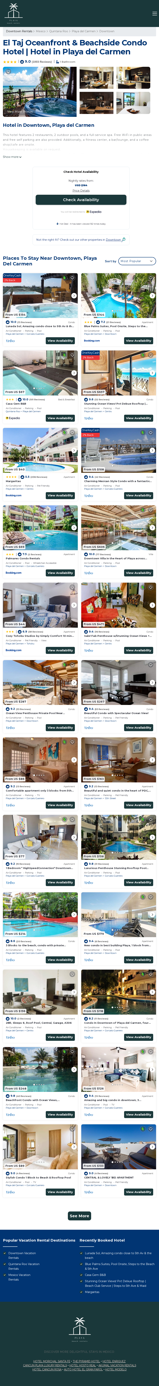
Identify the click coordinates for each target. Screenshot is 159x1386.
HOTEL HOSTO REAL (82, 1365)
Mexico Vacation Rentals (19, 1277)
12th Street (110, 798)
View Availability (60, 340)
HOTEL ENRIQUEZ (114, 1361)
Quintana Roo (58, 31)
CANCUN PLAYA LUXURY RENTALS (45, 1365)
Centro (108, 411)
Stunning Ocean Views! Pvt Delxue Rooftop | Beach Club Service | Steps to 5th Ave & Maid (115, 1283)
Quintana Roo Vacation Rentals (24, 1266)
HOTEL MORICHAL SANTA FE (51, 1361)
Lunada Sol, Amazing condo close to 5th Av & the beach (118, 1255)
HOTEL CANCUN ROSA (46, 1369)
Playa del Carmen (84, 31)
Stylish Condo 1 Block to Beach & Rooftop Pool (38, 1177)
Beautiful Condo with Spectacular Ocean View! (116, 713)
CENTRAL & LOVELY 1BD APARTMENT (109, 1177)
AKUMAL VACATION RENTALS (117, 1365)
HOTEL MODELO (116, 1369)
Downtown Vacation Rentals (22, 1255)
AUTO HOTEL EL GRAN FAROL (83, 1369)
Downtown (106, 31)
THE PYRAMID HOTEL (86, 1361)
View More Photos (20, 111)
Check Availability (81, 199)
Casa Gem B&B (16, 403)
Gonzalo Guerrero (35, 334)
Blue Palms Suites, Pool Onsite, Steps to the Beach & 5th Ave (120, 1266)
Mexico (41, 31)
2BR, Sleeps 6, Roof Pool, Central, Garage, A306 (39, 1022)
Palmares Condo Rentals (23, 558)
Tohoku (30, 643)
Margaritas (13, 481)
